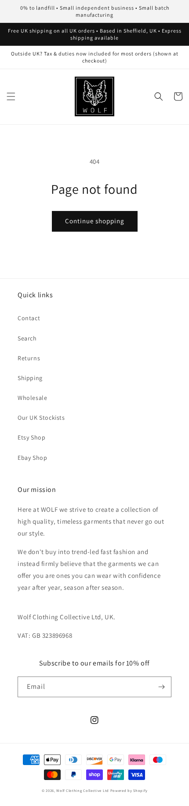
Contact (29, 318)
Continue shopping (94, 221)
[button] (11, 96)
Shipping (30, 378)
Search (27, 338)
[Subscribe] (161, 687)
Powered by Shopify (129, 790)
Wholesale (32, 398)
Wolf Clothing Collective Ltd (82, 790)
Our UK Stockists (41, 417)
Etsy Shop (31, 437)
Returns (29, 358)
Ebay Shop (32, 458)
